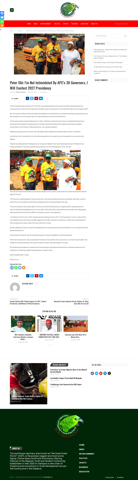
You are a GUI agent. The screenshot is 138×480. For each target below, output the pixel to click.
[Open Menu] (12, 10)
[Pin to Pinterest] (36, 98)
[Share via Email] (41, 98)
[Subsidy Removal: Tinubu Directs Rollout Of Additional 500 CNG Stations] (28, 383)
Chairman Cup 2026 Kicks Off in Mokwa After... (75, 336)
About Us (16, 448)
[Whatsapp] (16, 267)
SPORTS (65, 24)
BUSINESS (75, 24)
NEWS (35, 24)
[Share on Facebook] (27, 98)
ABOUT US (94, 24)
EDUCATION (84, 24)
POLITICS (57, 24)
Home (29, 24)
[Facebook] (12, 267)
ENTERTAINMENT (45, 24)
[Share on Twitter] (32, 98)
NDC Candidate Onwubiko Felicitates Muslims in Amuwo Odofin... (23, 337)
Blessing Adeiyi (20, 92)
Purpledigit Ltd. (48, 477)
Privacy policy (109, 477)
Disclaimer (120, 477)
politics (20, 31)
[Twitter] (20, 267)
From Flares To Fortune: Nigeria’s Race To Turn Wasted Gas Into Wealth (68, 370)
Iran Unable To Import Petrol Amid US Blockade (108, 62)
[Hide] (1, 29)
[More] (23, 267)
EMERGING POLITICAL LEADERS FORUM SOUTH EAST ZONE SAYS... (49, 336)
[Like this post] (23, 98)
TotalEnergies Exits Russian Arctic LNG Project (108, 67)
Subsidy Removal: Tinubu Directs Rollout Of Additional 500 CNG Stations (27, 397)
